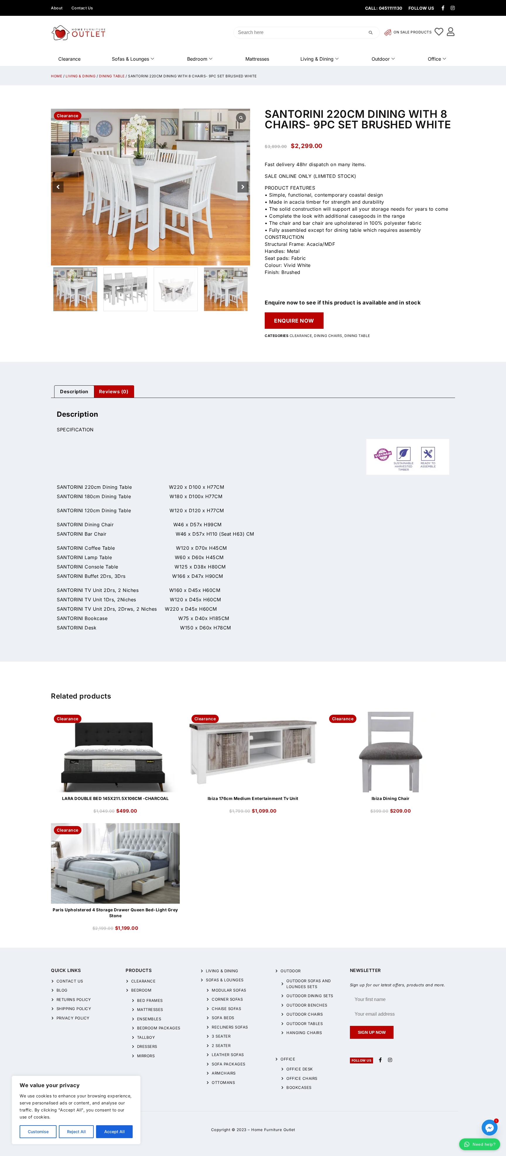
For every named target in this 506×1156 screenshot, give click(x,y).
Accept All (114, 1131)
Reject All (76, 1131)
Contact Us (82, 8)
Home (56, 76)
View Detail (115, 716)
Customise (38, 1131)
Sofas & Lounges (130, 59)
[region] (76, 1110)
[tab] (74, 391)
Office (434, 59)
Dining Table (112, 76)
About (57, 8)
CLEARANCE (301, 335)
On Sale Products (412, 32)
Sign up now (372, 1032)
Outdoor (381, 59)
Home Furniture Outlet (273, 1129)
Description (74, 391)
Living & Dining (317, 59)
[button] (243, 187)
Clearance (69, 59)
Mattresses (257, 59)
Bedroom (197, 59)
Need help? (484, 1144)
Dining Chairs (328, 335)
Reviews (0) (114, 391)
